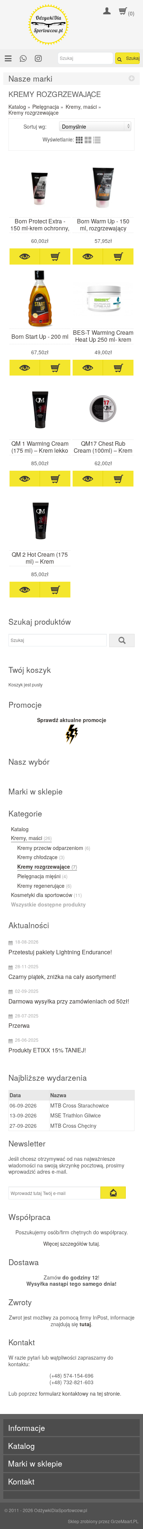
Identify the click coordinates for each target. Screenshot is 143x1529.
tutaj (85, 1324)
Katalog (17, 106)
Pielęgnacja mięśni (42, 876)
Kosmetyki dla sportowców (46, 895)
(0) (131, 13)
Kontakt (21, 1481)
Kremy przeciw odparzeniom (53, 848)
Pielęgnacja (45, 106)
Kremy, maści (81, 106)
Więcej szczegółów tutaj (71, 1243)
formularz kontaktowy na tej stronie (79, 1393)
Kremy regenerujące (44, 886)
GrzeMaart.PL (125, 1521)
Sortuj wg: (35, 126)
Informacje (26, 1427)
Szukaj (133, 58)
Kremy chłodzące (41, 857)
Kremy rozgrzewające (33, 112)
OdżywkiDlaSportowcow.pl (60, 1510)
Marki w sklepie (35, 1463)
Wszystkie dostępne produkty (48, 904)
